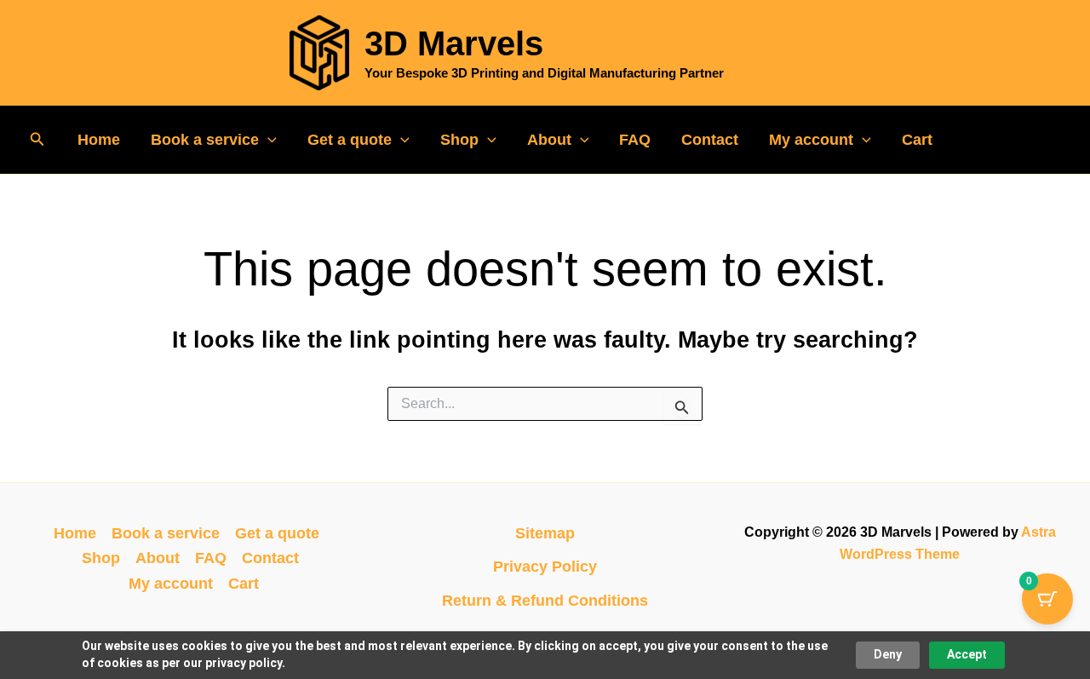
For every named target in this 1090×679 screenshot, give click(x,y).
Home (98, 139)
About (549, 139)
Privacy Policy (545, 566)
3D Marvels (453, 43)
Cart (917, 139)
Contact (709, 139)
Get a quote (349, 139)
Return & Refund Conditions (545, 600)
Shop (459, 139)
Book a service (205, 139)
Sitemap (545, 533)
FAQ (635, 139)
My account (811, 139)
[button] (37, 140)
